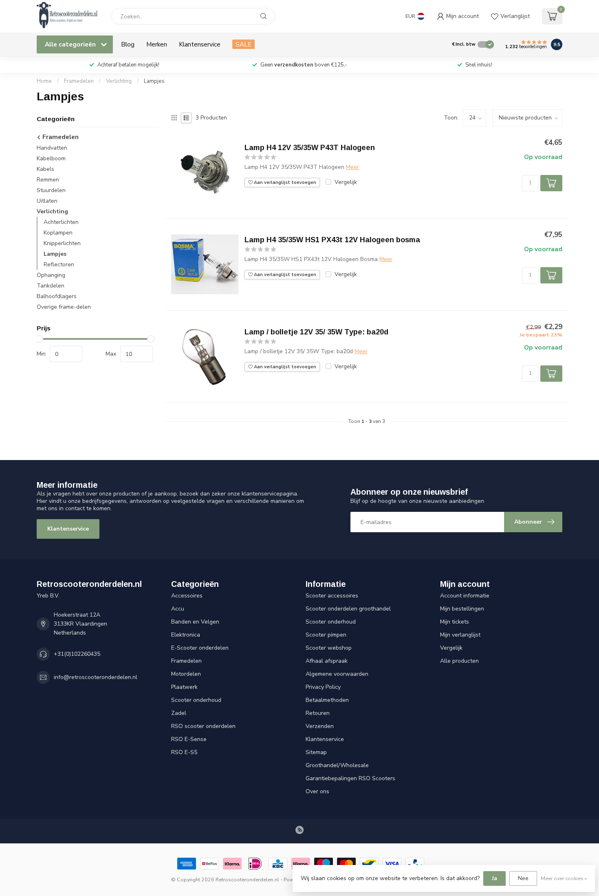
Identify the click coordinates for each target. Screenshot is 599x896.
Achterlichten (61, 222)
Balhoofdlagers (57, 297)
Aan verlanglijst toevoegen (284, 182)
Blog (127, 44)
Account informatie (464, 596)
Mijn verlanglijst (460, 635)
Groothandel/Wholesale (337, 765)
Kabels (45, 169)
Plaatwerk (184, 687)
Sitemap (316, 752)
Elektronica (185, 635)
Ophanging (51, 275)
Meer (352, 167)
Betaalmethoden (327, 700)
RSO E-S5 (184, 752)
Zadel (178, 713)
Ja (494, 878)
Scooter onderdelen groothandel (348, 609)
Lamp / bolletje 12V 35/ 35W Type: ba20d (316, 332)
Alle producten (459, 661)
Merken (156, 44)
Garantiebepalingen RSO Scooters (350, 778)
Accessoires (187, 596)
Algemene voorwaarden (337, 674)
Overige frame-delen (64, 307)
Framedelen (79, 81)
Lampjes (154, 81)
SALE (243, 44)
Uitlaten (47, 201)
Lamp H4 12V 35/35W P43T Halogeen (309, 148)
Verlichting (119, 81)
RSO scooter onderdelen (203, 726)
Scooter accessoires (332, 596)
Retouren (318, 713)
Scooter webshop (329, 648)
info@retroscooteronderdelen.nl (95, 677)
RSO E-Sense (189, 739)
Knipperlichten (62, 244)
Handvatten (52, 148)
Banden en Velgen (195, 622)
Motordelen (186, 674)
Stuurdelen (51, 191)
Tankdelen (50, 286)
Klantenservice (199, 44)
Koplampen (58, 233)
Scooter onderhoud (196, 700)
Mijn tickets (454, 622)
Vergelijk (346, 182)
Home (44, 81)
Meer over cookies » (564, 878)
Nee (523, 878)
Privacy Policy (323, 687)
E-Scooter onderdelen (200, 648)
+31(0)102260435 (77, 654)
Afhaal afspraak (327, 661)
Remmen (48, 180)
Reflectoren (59, 265)
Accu (177, 609)
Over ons (317, 791)
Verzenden (320, 726)
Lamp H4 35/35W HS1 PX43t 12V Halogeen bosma (332, 240)
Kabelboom (51, 159)
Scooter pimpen (326, 635)
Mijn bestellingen (462, 609)
